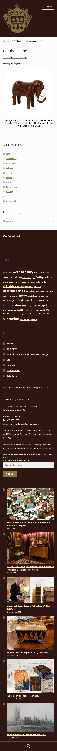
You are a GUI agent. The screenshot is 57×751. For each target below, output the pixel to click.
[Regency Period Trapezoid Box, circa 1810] (30, 633)
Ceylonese (36, 286)
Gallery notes (13, 370)
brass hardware (32, 282)
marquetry (31, 306)
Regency (29, 310)
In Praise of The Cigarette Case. (23, 695)
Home (9, 41)
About (10, 343)
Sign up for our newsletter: (16, 460)
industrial (7, 306)
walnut (34, 319)
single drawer (24, 314)
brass (23, 282)
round (46, 309)
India (47, 300)
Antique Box (44, 277)
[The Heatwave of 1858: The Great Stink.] (30, 717)
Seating (9, 191)
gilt (18, 301)
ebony (23, 295)
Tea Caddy (44, 313)
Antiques (7, 282)
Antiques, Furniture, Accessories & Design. (28, 354)
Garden (9, 173)
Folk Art (9, 168)
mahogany (19, 305)
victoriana (25, 319)
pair (45, 305)
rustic (6, 313)
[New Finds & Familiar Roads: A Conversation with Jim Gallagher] (30, 504)
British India (19, 286)
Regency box (38, 310)
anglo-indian (12, 277)
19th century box (41, 272)
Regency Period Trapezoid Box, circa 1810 (27, 652)
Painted (39, 305)
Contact (11, 365)
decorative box (31, 291)
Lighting (10, 177)
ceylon (28, 286)
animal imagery (28, 278)
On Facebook (12, 236)
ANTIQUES (12, 349)
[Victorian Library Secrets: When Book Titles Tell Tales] (30, 590)
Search (28, 746)
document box (46, 291)
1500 (8, 154)
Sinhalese (34, 314)
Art (13, 282)
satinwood (14, 314)
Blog (9, 359)
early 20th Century (10, 296)
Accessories (11, 158)
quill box (22, 310)
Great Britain (38, 300)
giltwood (26, 300)
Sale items (12, 376)
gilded (14, 301)
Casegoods (11, 163)
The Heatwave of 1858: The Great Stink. (26, 734)
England (9, 221)
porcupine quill (10, 310)
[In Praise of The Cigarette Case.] (30, 676)
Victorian (11, 318)
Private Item (11, 187)
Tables (9, 196)
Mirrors (9, 182)
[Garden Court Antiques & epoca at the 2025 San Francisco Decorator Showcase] (30, 548)
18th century (7, 272)
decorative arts (13, 291)
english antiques (35, 295)
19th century (23, 271)
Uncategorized (12, 201)
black (18, 282)
